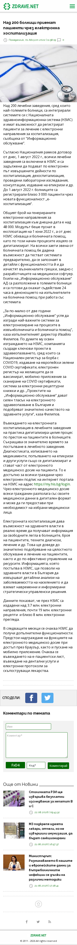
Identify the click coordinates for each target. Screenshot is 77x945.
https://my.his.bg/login (52, 484)
